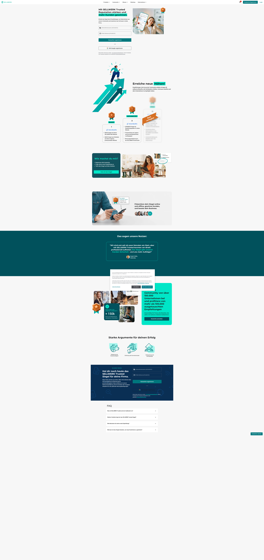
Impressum (147, 283)
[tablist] (125, 2)
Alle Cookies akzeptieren (147, 286)
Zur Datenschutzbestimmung (118, 52)
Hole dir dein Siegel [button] (106, 172)
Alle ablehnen (136, 286)
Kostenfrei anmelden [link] (157, 319)
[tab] (106, 2)
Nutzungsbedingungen (120, 54)
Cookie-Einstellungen (116, 286)
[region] (132, 280)
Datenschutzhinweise (141, 283)
